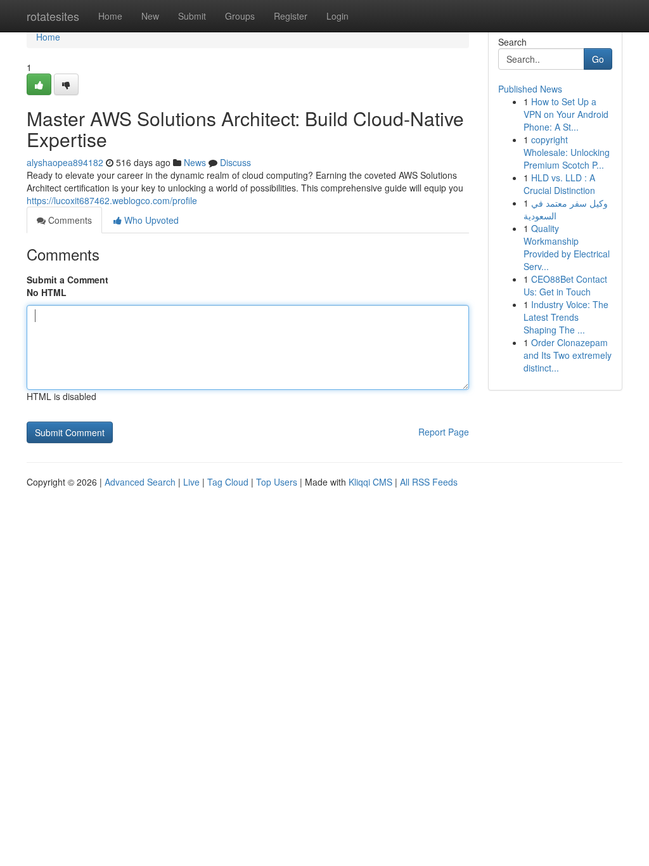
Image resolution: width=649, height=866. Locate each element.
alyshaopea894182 (65, 162)
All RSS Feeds (429, 481)
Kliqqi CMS (370, 481)
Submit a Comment (67, 279)
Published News (530, 88)
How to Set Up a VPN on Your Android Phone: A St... (566, 114)
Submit (192, 16)
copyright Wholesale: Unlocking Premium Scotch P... (567, 152)
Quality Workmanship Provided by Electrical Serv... (567, 247)
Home (110, 16)
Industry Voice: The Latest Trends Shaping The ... (566, 317)
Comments (69, 220)
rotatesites (53, 16)
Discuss (235, 162)
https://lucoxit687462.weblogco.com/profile (112, 200)
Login (337, 16)
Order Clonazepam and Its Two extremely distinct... (568, 355)
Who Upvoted (150, 220)
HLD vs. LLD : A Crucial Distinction (559, 184)
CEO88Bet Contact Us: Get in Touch (565, 285)
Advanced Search (140, 481)
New (150, 16)
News (195, 162)
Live (191, 481)
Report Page (443, 431)
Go (598, 59)
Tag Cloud (227, 481)
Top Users (276, 481)
